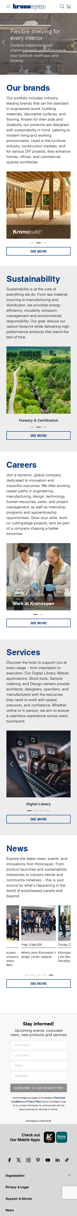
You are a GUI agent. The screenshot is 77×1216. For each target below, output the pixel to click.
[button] (3, 37)
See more (38, 251)
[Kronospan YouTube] (48, 1160)
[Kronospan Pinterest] (38, 1160)
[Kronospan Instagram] (28, 1160)
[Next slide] (65, 205)
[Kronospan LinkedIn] (57, 1160)
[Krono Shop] (69, 6)
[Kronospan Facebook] (9, 1160)
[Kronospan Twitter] (18, 1160)
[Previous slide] (11, 205)
